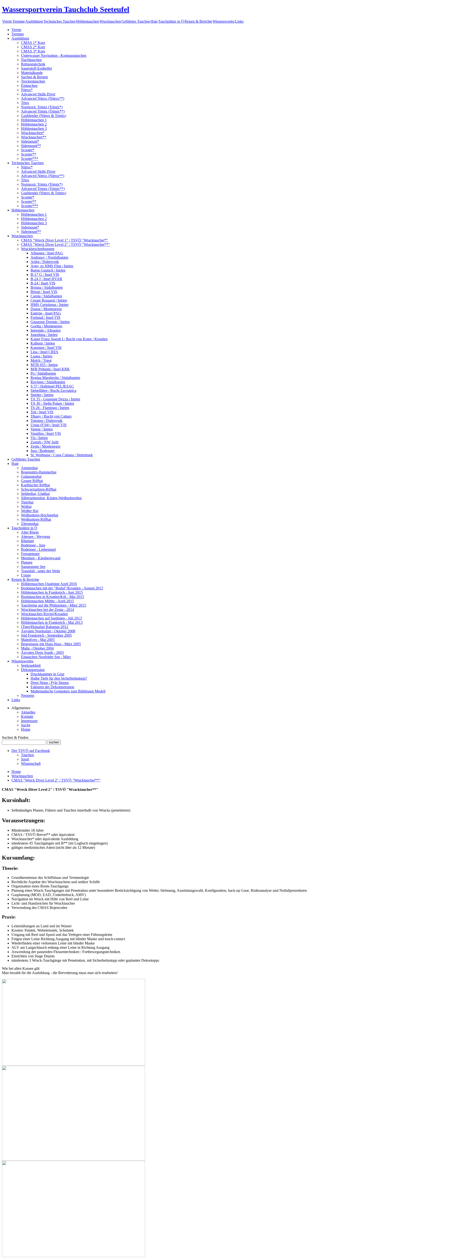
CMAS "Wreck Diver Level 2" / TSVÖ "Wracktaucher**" (65, 244)
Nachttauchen (31, 60)
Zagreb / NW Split (44, 442)
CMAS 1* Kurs (33, 43)
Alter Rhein (30, 532)
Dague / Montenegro (46, 309)
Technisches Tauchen (59, 21)
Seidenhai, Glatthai (35, 494)
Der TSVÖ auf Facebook (30, 751)
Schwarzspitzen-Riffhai (38, 489)
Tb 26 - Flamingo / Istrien (50, 408)
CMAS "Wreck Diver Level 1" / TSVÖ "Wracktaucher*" (64, 240)
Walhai (26, 506)
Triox (25, 103)
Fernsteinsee (30, 554)
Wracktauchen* (32, 133)
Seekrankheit (31, 665)
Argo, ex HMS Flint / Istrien (52, 266)
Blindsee (27, 541)
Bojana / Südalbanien (47, 287)
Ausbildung (34, 21)
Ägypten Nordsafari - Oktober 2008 (48, 631)
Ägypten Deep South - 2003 (42, 652)
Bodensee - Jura (33, 545)
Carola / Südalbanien (46, 296)
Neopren (27, 695)
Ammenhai (29, 468)
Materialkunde (32, 73)
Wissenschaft (31, 763)
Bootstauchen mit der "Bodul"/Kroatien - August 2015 (62, 588)
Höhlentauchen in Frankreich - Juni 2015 (52, 592)
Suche (25, 725)
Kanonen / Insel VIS (46, 348)
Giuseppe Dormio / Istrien (50, 322)
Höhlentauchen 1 (34, 120)
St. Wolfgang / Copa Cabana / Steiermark (62, 455)
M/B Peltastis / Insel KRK (50, 369)
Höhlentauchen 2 (34, 124)
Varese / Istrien (42, 429)
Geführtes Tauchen (135, 21)
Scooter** (28, 154)
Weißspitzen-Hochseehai (39, 515)
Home (25, 729)
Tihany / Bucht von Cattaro (51, 416)
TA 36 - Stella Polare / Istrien (52, 403)
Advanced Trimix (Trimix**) (43, 111)
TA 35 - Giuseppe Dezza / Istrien (55, 399)
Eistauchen (29, 86)
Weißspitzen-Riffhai (36, 519)
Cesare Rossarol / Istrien (49, 300)
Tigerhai (27, 502)
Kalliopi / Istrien (43, 343)
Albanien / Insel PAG (47, 253)
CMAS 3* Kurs (33, 51)
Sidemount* (30, 141)
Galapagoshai (31, 476)
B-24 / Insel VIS (43, 283)
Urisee (26, 575)
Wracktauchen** (33, 137)
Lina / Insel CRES (44, 352)
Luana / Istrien (41, 356)
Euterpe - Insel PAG (46, 313)
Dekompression (33, 670)
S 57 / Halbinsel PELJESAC (52, 386)
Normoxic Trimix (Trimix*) (41, 107)
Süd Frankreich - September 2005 (46, 635)
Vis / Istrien (39, 438)
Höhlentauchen (87, 21)
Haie (154, 21)
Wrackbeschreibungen (37, 249)
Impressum (29, 721)
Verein (7, 21)
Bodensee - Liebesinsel (38, 549)
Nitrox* (27, 90)
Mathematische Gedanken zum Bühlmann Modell (68, 691)
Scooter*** (29, 159)
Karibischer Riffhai (35, 485)
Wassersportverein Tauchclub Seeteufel (65, 9)
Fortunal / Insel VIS (45, 317)
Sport (25, 759)
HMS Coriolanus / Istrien (49, 305)
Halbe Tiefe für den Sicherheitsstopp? (59, 678)
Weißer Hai (29, 511)
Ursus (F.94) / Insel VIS (49, 425)
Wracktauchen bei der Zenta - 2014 (47, 610)
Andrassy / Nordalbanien (49, 257)
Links (239, 21)
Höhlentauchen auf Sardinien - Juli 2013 (51, 618)
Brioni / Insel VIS (44, 292)
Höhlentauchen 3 (34, 128)
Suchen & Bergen (34, 77)
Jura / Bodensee (42, 451)
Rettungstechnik (33, 64)
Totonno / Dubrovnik (46, 421)
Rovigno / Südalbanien (48, 382)
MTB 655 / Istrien (44, 365)
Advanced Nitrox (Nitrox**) (42, 98)
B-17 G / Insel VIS (45, 275)
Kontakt (27, 716)
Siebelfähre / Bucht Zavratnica (53, 390)
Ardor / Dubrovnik (45, 262)
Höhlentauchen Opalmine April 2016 (49, 584)
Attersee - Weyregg (35, 537)
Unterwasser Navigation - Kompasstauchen (53, 55)
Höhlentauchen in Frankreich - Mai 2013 (52, 622)
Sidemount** (31, 146)
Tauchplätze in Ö (171, 21)
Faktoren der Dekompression (52, 687)
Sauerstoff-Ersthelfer (36, 68)
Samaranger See (33, 567)
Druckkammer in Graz (47, 674)
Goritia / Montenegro (46, 326)
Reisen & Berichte (198, 21)
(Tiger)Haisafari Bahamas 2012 (44, 627)
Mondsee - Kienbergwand (40, 558)
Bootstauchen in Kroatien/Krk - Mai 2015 (52, 597)
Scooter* (27, 150)
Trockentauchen (33, 81)
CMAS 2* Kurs (33, 47)
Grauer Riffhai (32, 481)
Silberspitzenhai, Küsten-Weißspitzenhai (51, 498)
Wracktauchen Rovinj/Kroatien (44, 614)
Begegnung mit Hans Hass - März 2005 (51, 644)
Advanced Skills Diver (38, 94)
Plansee (26, 562)
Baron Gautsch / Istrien (48, 270)
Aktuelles (28, 712)
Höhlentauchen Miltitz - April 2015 (47, 601)
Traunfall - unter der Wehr (40, 571)
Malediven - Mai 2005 (38, 640)
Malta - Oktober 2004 (37, 648)
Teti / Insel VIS (42, 412)
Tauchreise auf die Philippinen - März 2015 (53, 605)
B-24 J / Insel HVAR (46, 279)
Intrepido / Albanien (46, 330)
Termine (18, 21)
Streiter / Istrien (42, 395)
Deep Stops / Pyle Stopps (50, 683)
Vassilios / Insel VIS (46, 433)
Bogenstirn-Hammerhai (38, 472)
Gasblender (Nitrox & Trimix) (43, 116)
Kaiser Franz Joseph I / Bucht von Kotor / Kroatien (69, 339)
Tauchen (27, 755)
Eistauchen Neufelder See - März (46, 657)
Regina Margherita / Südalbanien (55, 378)
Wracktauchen (110, 21)
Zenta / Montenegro (45, 446)
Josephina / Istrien (44, 335)
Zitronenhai (29, 524)
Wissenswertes (223, 21)
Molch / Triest (41, 360)
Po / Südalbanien (43, 373)
